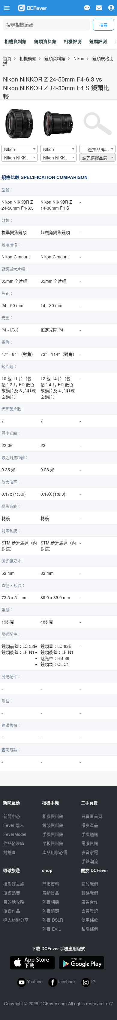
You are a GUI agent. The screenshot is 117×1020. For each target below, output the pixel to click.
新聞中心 (11, 816)
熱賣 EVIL (51, 929)
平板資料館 (52, 843)
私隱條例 (89, 929)
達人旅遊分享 (15, 920)
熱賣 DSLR (52, 920)
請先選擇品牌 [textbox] (94, 158)
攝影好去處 (13, 884)
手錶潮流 (89, 861)
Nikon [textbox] (9, 149)
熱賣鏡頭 (50, 911)
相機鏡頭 (28, 58)
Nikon (79, 58)
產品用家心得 (55, 852)
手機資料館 (52, 834)
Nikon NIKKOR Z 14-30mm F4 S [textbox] (59, 158)
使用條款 (89, 920)
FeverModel (14, 834)
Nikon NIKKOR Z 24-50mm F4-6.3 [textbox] (20, 158)
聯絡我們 (89, 893)
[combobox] (20, 149)
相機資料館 (15, 41)
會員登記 (89, 911)
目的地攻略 (13, 902)
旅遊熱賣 (11, 893)
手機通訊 (89, 834)
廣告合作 (89, 902)
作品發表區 (13, 843)
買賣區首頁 (91, 816)
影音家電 (89, 852)
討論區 (9, 852)
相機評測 (73, 41)
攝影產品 (89, 825)
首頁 (7, 58)
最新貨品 (50, 893)
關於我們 (89, 884)
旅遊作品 (11, 911)
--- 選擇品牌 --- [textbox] (96, 149)
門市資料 (50, 884)
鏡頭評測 (98, 41)
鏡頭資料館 (45, 41)
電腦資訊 (89, 843)
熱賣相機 (50, 902)
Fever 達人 (13, 825)
